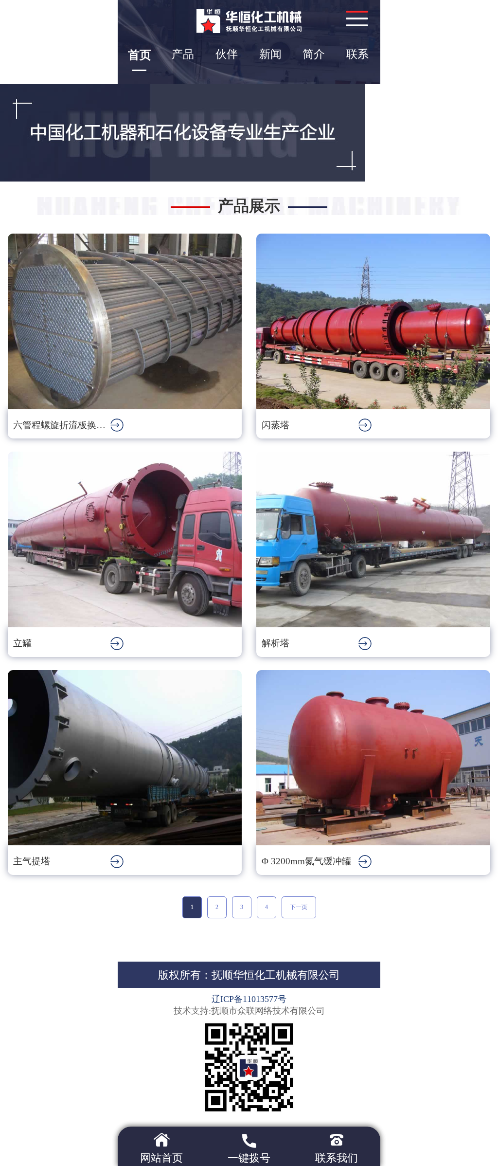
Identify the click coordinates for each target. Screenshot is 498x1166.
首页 (139, 54)
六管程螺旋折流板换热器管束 (61, 425)
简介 (313, 54)
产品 (183, 54)
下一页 (298, 907)
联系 (357, 54)
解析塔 (275, 643)
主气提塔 (31, 861)
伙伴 (226, 54)
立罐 (22, 643)
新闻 (270, 54)
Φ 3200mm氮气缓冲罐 (306, 861)
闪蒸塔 (275, 425)
